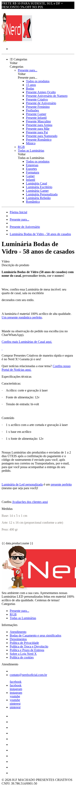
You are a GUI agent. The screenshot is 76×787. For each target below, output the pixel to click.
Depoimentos (18, 639)
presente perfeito (61, 484)
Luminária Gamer (37, 190)
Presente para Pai (37, 132)
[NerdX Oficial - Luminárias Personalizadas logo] (17, 42)
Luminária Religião (38, 198)
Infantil (30, 179)
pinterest (15, 703)
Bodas (30, 88)
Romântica (33, 201)
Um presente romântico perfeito (22, 317)
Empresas (32, 165)
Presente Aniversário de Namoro (46, 96)
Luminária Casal (36, 183)
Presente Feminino (38, 106)
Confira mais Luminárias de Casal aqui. (27, 341)
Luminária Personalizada (42, 194)
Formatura (32, 172)
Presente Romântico (38, 139)
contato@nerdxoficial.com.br (28, 675)
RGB (21, 147)
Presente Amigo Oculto (41, 92)
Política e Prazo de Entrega (27, 650)
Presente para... (27, 70)
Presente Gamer (36, 114)
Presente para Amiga (39, 125)
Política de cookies (22, 657)
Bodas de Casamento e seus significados (35, 635)
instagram (16, 689)
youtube (15, 696)
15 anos (31, 85)
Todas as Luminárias (31, 150)
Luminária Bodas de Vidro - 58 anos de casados (40, 234)
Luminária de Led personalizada (22, 484)
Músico (30, 143)
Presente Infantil (36, 117)
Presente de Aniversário (41, 103)
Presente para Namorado (41, 136)
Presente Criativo (37, 99)
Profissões (32, 110)
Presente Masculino (38, 121)
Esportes (31, 168)
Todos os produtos (37, 81)
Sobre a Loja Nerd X (23, 653)
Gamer (30, 176)
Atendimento (18, 632)
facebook (15, 681)
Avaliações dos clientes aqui (30, 502)
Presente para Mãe (37, 128)
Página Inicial (18, 212)
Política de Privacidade (24, 642)
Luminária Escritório (39, 187)
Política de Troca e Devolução (29, 646)
